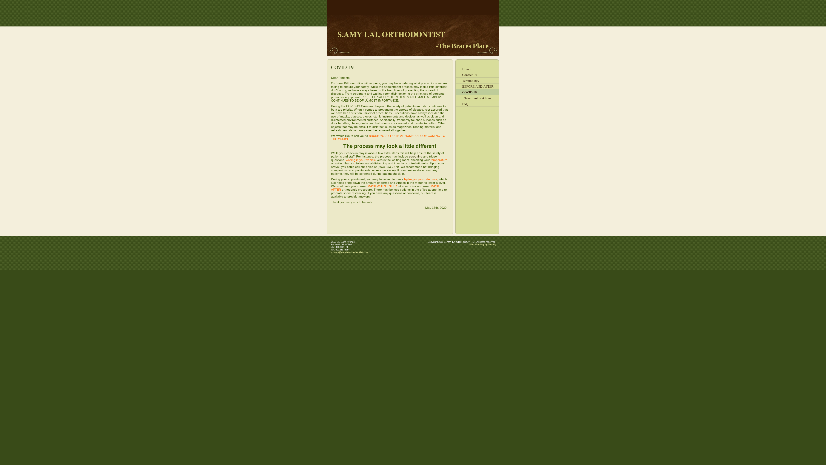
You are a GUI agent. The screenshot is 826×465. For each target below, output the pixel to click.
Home (466, 69)
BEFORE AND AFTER (477, 86)
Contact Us (469, 75)
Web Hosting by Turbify (482, 244)
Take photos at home (478, 98)
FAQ (465, 104)
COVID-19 (469, 92)
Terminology (470, 80)
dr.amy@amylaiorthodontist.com (349, 252)
